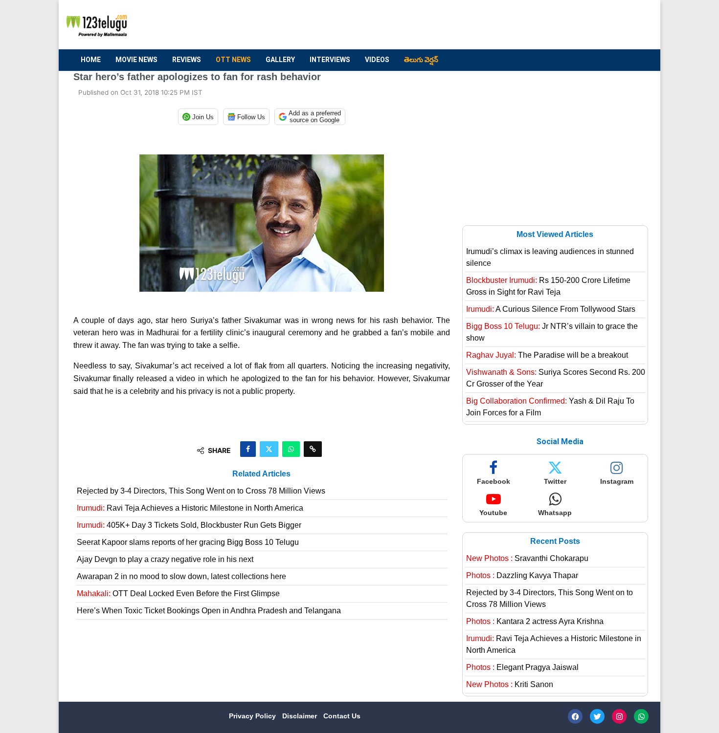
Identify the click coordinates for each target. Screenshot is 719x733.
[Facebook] (575, 716)
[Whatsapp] (641, 716)
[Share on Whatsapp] (291, 449)
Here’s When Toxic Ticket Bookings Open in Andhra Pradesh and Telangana (209, 610)
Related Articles (261, 474)
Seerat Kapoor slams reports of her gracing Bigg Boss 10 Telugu (188, 542)
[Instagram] (619, 716)
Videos (377, 60)
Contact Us (341, 716)
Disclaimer (300, 716)
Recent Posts (555, 541)
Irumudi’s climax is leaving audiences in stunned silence (550, 257)
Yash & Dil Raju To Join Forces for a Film (550, 407)
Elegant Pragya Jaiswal (522, 667)
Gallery (280, 60)
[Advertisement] (468, 25)
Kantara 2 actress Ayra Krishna (535, 621)
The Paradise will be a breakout (547, 355)
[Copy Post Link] (313, 449)
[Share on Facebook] (248, 449)
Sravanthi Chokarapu (527, 558)
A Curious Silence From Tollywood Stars (550, 309)
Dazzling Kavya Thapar (522, 575)
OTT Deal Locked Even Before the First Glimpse (178, 593)
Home (91, 60)
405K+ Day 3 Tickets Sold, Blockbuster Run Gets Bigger (189, 525)
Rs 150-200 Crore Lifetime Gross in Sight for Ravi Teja (548, 286)
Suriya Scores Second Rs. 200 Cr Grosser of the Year (555, 378)
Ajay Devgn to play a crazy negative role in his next (165, 559)
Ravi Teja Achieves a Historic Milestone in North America (190, 508)
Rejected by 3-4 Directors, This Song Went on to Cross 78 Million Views (201, 491)
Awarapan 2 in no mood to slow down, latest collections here (181, 576)
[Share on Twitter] (269, 449)
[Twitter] (597, 716)
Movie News (136, 60)
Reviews (186, 60)
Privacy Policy (253, 716)
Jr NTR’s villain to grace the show (552, 332)
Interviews (330, 60)
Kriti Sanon (509, 684)
